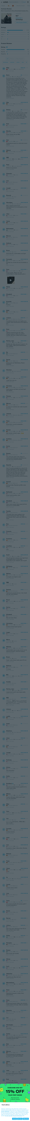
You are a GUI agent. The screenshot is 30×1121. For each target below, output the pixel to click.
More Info (26, 1118)
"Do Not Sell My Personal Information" (14, 1115)
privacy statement (5, 1111)
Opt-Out (20, 1118)
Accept (14, 1118)
